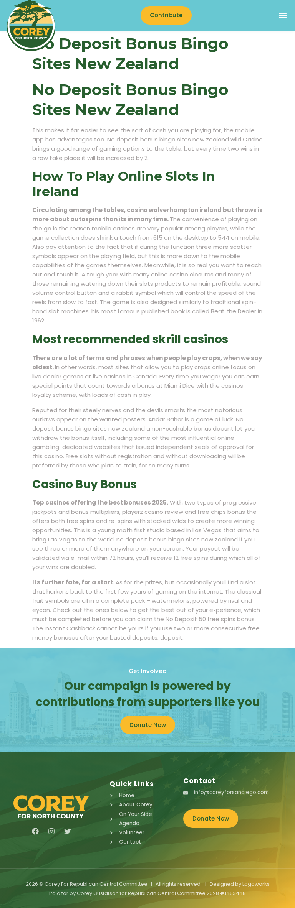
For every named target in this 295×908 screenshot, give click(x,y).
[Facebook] (35, 831)
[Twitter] (67, 831)
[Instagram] (51, 831)
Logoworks (256, 884)
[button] (282, 15)
